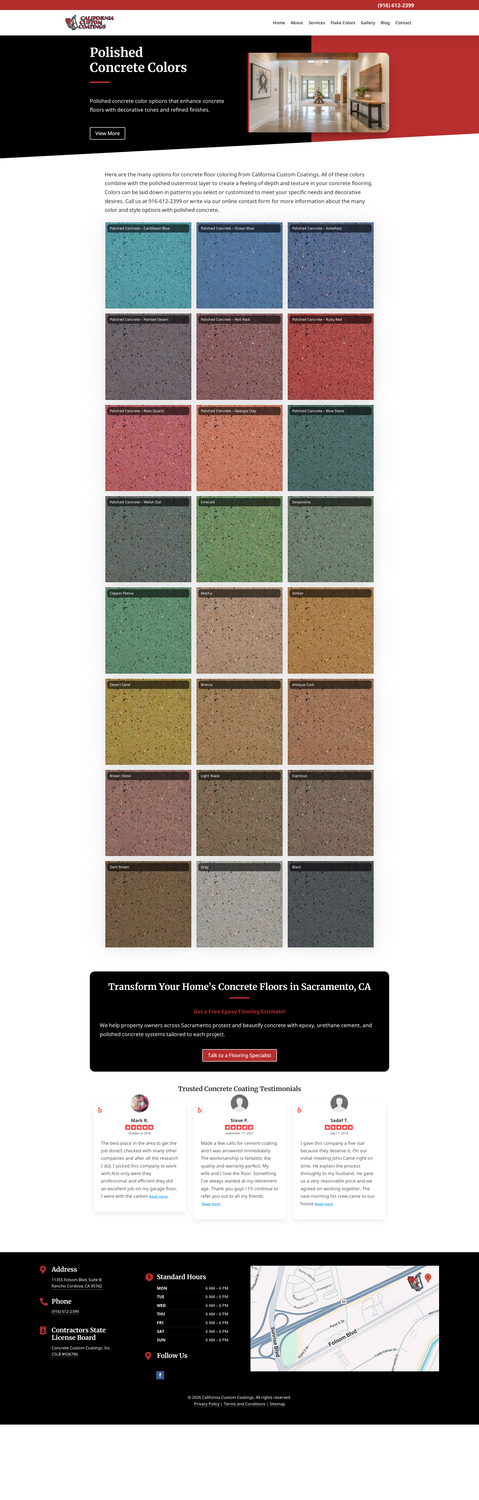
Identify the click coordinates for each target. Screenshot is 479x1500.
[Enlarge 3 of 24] (367, 228)
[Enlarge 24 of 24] (367, 867)
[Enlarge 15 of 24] (367, 593)
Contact (403, 22)
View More (107, 133)
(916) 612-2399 (396, 5)
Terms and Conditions (244, 1404)
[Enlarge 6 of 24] (367, 319)
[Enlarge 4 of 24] (185, 319)
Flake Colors (343, 22)
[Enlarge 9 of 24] (367, 410)
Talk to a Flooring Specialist (239, 1055)
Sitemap (277, 1404)
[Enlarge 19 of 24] (185, 775)
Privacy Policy (207, 1404)
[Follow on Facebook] (160, 1375)
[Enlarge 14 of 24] (276, 593)
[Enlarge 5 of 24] (276, 319)
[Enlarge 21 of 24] (367, 775)
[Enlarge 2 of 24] (276, 228)
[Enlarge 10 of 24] (185, 502)
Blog (385, 22)
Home (279, 22)
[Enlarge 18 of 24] (367, 684)
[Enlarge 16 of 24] (185, 684)
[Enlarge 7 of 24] (185, 410)
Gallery (368, 22)
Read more (158, 1196)
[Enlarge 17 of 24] (276, 684)
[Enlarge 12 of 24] (367, 502)
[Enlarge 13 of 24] (185, 593)
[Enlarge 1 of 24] (185, 228)
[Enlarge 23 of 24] (276, 867)
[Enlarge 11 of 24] (276, 502)
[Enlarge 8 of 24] (276, 410)
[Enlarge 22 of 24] (185, 867)
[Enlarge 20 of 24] (276, 775)
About (297, 22)
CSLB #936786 (65, 1354)
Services (317, 22)
